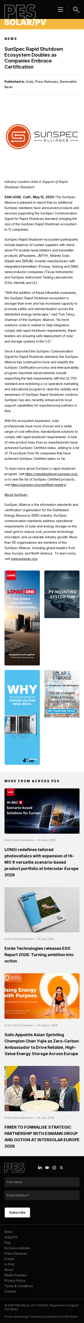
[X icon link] (61, 1167)
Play (7, 1243)
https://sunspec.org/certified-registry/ (38, 485)
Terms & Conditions (18, 1286)
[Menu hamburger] (60, 9)
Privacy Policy (14, 1280)
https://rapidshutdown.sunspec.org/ (51, 474)
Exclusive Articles (17, 1248)
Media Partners (15, 1275)
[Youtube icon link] (47, 1167)
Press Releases (15, 1253)
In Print (9, 1264)
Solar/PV (10, 1237)
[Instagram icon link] (54, 1168)
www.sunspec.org (24, 559)
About (8, 1270)
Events (9, 1259)
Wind (8, 1232)
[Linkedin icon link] (40, 1168)
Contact (10, 1291)
